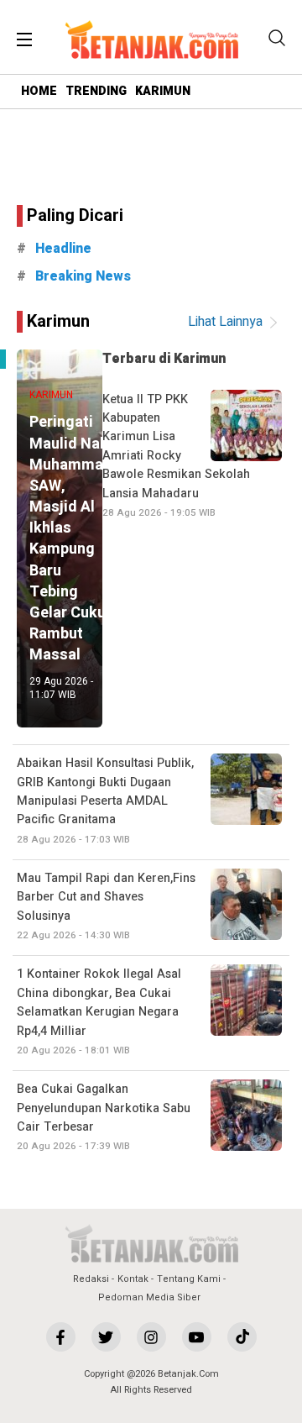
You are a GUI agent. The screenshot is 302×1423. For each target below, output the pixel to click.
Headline (63, 249)
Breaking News (83, 276)
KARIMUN (162, 91)
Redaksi (91, 1279)
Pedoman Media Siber (149, 1297)
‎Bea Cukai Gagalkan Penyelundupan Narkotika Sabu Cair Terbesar (103, 1116)
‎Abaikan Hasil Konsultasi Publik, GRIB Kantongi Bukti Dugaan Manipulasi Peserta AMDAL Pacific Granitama (105, 800)
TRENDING (96, 91)
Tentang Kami (189, 1279)
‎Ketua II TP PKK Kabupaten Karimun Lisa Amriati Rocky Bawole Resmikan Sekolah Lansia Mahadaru (176, 455)
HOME (39, 91)
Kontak (132, 1279)
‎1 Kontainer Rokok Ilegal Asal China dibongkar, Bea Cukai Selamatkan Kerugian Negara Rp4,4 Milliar (99, 1011)
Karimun (58, 321)
